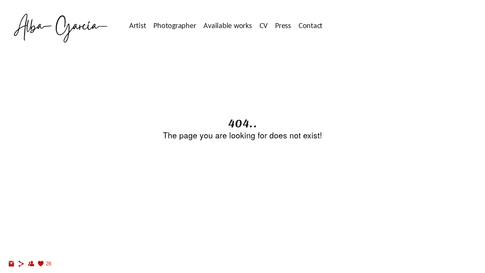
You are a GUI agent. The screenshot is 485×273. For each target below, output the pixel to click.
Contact (310, 26)
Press (283, 26)
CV (264, 26)
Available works (227, 26)
